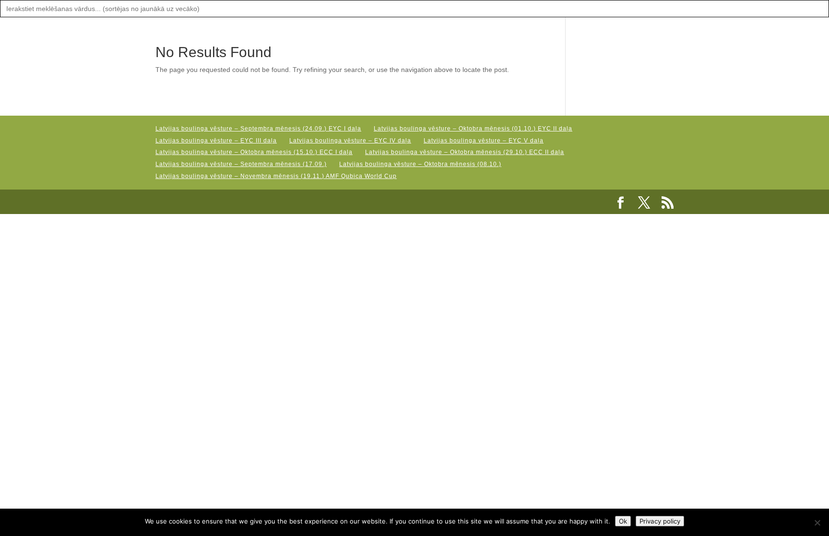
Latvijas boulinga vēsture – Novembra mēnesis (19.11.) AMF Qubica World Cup (276, 176)
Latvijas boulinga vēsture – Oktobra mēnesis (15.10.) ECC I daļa (254, 152)
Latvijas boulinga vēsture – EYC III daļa (216, 140)
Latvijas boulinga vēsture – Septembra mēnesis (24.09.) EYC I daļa (258, 128)
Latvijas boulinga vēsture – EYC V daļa (484, 140)
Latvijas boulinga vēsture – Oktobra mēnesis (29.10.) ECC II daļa (464, 152)
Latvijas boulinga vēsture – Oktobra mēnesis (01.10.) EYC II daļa (473, 128)
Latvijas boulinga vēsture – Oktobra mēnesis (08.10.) (420, 164)
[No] (817, 522)
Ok (623, 521)
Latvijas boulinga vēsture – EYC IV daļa (350, 140)
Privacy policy (660, 521)
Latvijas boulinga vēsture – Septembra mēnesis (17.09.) (241, 164)
